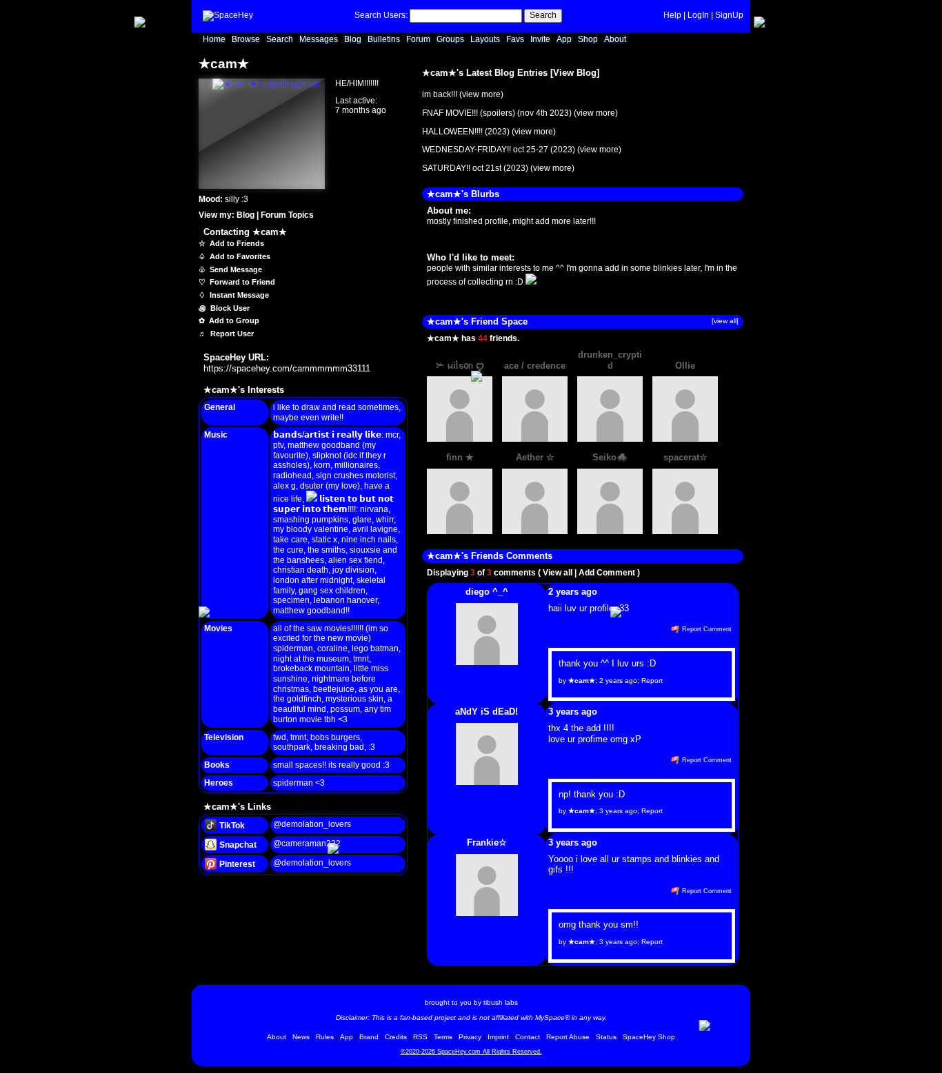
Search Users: (381, 15)
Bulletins (384, 39)
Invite (540, 39)
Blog (352, 39)
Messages (318, 39)
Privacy (470, 1037)
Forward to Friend (241, 282)
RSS (420, 1037)
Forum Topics (287, 215)
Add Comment (607, 573)
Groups (450, 39)
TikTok (231, 825)
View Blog (575, 73)
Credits (396, 1037)
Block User (229, 308)
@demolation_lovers (312, 824)
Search (543, 15)
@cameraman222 (307, 843)
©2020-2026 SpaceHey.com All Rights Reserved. (471, 1051)
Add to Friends (236, 243)
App (564, 39)
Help (672, 15)
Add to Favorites (239, 256)
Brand (369, 1037)
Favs (515, 39)
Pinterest (236, 864)
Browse (246, 39)
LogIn (698, 15)
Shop (588, 39)
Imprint (498, 1037)
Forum (418, 39)
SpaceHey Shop (649, 1037)
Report (652, 680)
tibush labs (500, 1002)
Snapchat (237, 845)
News (301, 1037)
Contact (527, 1037)
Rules (325, 1037)
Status (606, 1037)
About (615, 39)
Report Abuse (568, 1037)
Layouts (485, 39)
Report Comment (706, 629)
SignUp (729, 15)
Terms (443, 1037)
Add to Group (233, 320)
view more (481, 94)
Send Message (235, 269)
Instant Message (238, 295)
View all (557, 573)
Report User (231, 333)
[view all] (725, 321)
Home (214, 39)
